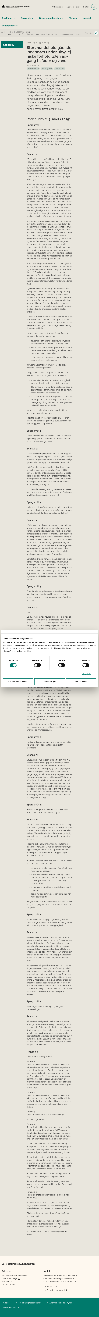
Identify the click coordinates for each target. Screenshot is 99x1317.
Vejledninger (8, 25)
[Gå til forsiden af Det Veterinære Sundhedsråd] (15, 6)
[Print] (96, 33)
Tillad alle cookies (81, 682)
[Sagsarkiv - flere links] (32, 17)
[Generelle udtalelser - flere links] (62, 17)
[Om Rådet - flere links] (13, 17)
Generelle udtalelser (50, 18)
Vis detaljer (87, 674)
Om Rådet (7, 18)
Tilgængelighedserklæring (30, 1303)
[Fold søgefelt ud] (94, 7)
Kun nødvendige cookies (18, 682)
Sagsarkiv (26, 18)
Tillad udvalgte (49, 682)
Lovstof (87, 18)
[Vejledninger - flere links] (16, 24)
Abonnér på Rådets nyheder (61, 1303)
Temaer (73, 18)
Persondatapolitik (11, 1307)
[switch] (37, 665)
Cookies (7, 1303)
